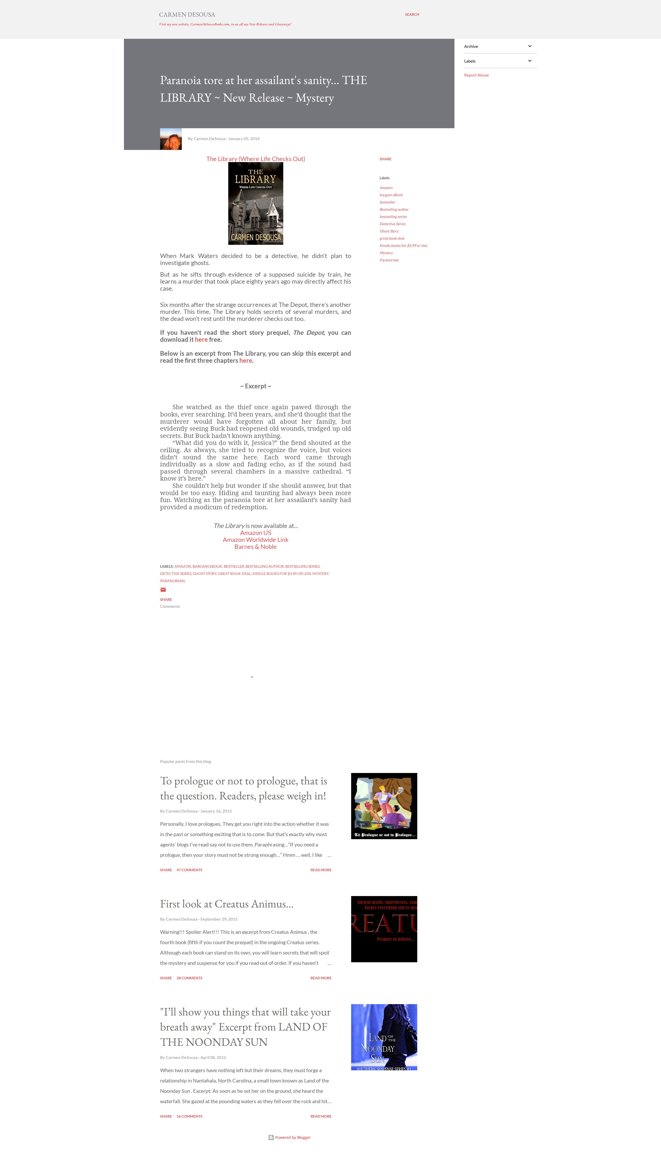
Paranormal (389, 260)
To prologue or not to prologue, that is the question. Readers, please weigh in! (243, 788)
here (202, 339)
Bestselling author (394, 209)
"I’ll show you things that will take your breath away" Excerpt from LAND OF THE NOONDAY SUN (245, 1026)
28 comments (189, 978)
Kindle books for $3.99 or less (403, 245)
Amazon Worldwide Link (256, 539)
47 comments (189, 870)
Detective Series (392, 224)
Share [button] (385, 159)
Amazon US (255, 532)
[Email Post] (163, 591)
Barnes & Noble (255, 546)
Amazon (386, 187)
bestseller (387, 202)
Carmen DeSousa (187, 14)
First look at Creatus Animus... (227, 903)
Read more (321, 870)
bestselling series (393, 216)
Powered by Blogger (292, 1137)
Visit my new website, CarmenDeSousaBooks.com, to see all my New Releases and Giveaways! (225, 24)
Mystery (386, 253)
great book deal (392, 238)
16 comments (189, 1116)
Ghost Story (389, 231)
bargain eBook (391, 195)
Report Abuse (476, 74)
